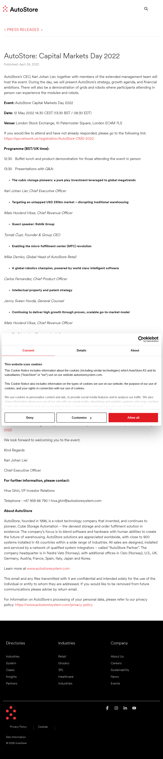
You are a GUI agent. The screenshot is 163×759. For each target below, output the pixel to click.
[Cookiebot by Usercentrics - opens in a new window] (141, 339)
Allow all (133, 417)
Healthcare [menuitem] (66, 677)
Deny (29, 417)
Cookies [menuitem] (43, 727)
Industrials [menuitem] (65, 683)
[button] (157, 7)
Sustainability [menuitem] (120, 670)
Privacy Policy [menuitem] (18, 727)
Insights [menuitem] (11, 677)
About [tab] (135, 350)
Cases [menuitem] (10, 670)
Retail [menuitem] (62, 656)
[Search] (146, 8)
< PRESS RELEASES (21, 30)
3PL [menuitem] (61, 670)
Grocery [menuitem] (63, 663)
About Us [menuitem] (117, 656)
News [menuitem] (115, 677)
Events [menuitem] (115, 683)
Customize (79, 417)
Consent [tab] (28, 350)
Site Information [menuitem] (16, 737)
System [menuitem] (11, 663)
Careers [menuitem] (116, 663)
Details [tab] (81, 350)
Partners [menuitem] (11, 683)
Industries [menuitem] (12, 656)
